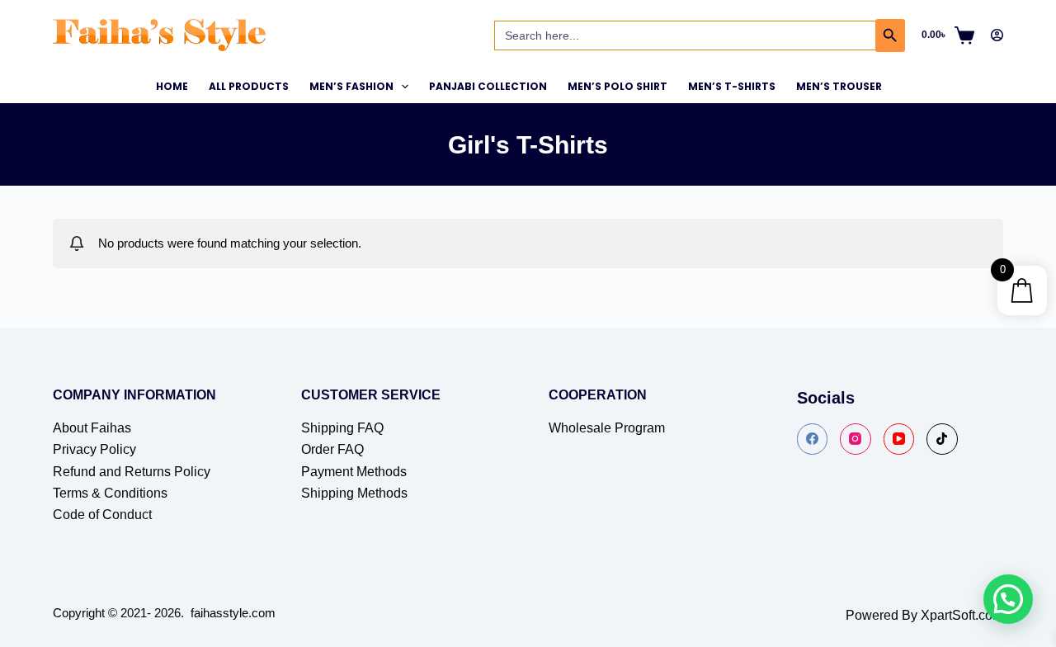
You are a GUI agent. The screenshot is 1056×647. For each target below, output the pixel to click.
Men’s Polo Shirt (617, 86)
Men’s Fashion (351, 86)
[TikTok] (942, 439)
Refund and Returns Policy (131, 472)
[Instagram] (855, 439)
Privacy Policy (94, 449)
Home (172, 86)
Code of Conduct (102, 515)
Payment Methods (354, 472)
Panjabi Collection (488, 86)
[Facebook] (812, 439)
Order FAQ (332, 449)
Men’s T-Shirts (732, 86)
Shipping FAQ (342, 428)
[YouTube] (899, 439)
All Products (249, 86)
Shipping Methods (354, 493)
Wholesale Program (607, 428)
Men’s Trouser (839, 86)
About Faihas (92, 428)
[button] (1008, 599)
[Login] (997, 35)
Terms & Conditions (110, 493)
